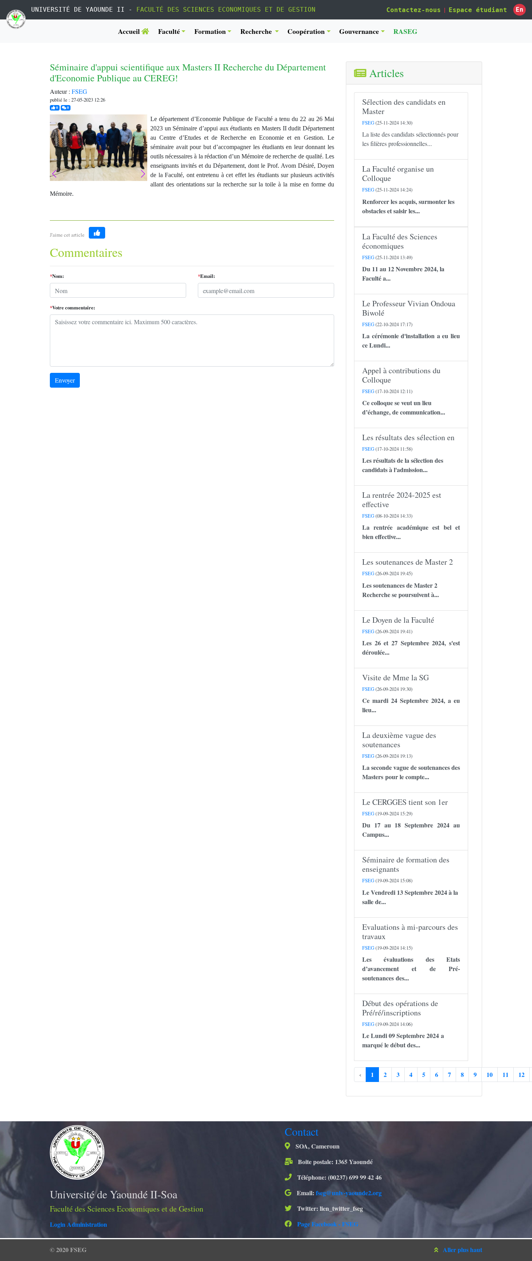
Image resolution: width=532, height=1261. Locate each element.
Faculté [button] (169, 31)
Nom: (57, 275)
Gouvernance (359, 31)
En (519, 9)
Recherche (256, 31)
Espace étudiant (478, 10)
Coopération (306, 31)
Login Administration (78, 1224)
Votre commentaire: (72, 307)
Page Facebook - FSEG (327, 1223)
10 (489, 1074)
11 (505, 1074)
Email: (206, 275)
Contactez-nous (413, 10)
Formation (210, 31)
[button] (143, 174)
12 (521, 1074)
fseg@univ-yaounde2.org (349, 1192)
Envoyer (65, 380)
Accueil (129, 31)
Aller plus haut (462, 1249)
